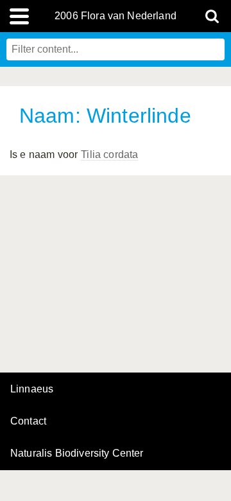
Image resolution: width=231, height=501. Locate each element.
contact (28, 421)
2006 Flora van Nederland (115, 16)
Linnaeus (31, 389)
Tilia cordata (109, 154)
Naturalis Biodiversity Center (77, 453)
